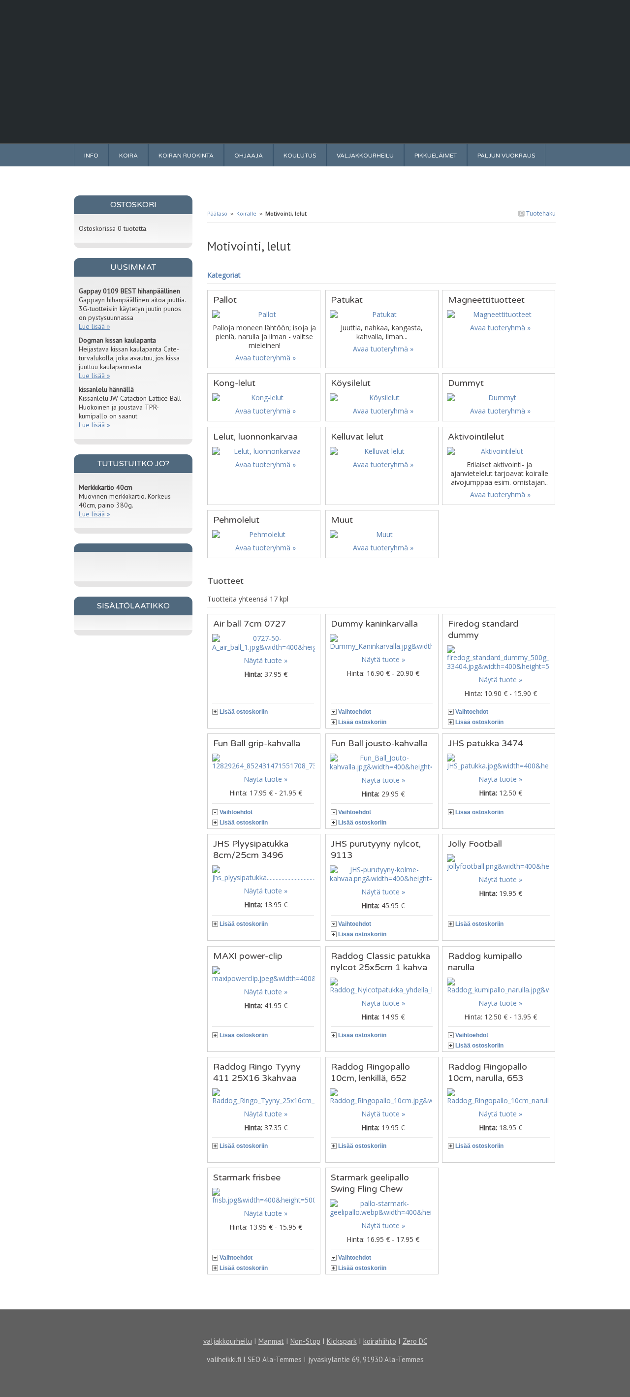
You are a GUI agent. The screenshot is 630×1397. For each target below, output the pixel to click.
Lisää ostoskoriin (244, 711)
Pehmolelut (236, 519)
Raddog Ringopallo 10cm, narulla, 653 (487, 1072)
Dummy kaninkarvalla (374, 623)
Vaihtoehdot (354, 711)
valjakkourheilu (227, 1341)
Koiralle (246, 213)
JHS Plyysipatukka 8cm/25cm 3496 (250, 849)
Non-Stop (305, 1341)
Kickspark (342, 1341)
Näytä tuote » (265, 660)
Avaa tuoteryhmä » (265, 357)
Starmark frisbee (247, 1177)
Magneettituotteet (486, 299)
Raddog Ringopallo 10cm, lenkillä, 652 (370, 1072)
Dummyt (466, 383)
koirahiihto (379, 1341)
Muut (342, 519)
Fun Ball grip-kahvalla (256, 743)
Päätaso (217, 213)
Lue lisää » (94, 326)
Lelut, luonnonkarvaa (255, 436)
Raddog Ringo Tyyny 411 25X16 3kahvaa (257, 1072)
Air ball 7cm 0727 (249, 623)
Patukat (347, 299)
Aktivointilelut (476, 436)
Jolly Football (475, 843)
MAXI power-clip (248, 956)
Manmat (271, 1341)
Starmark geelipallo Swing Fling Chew (370, 1183)
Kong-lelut (234, 383)
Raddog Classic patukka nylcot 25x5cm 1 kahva (380, 962)
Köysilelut (351, 383)
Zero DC (415, 1341)
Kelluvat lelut (357, 436)
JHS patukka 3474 (485, 743)
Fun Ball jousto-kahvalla (379, 743)
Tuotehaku (540, 213)
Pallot (225, 299)
